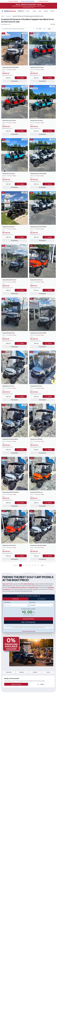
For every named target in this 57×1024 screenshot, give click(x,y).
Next (42, 565)
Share (53, 24)
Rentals (34, 11)
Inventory (20, 11)
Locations (52, 11)
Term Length (32, 602)
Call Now (42, 684)
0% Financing (41, 598)
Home (2, 16)
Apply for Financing (28, 622)
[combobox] (49, 28)
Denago (14, 69)
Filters (40, 28)
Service (39, 11)
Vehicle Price (7, 602)
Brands (27, 11)
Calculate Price (28, 619)
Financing (46, 11)
